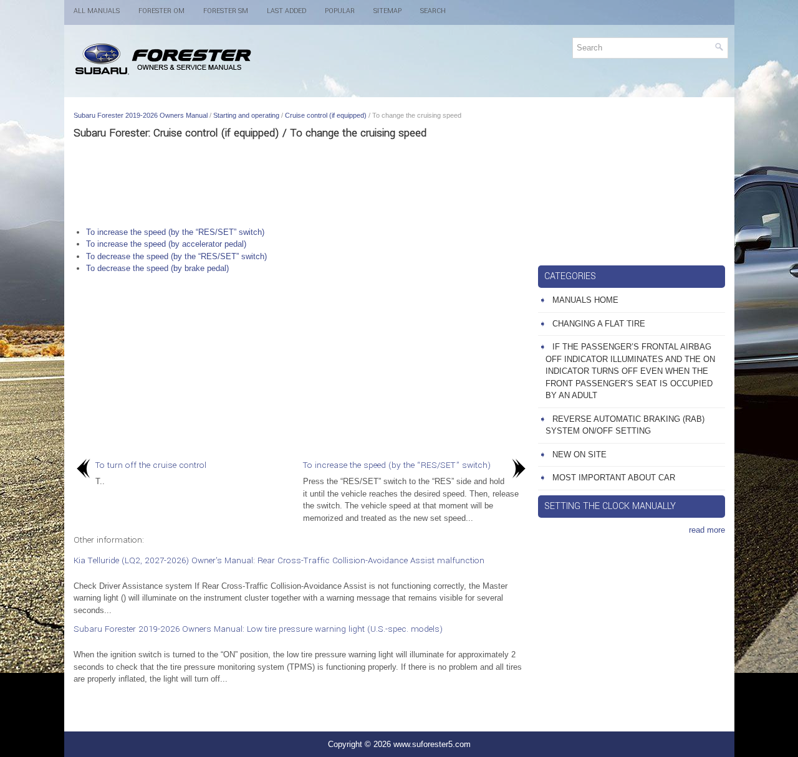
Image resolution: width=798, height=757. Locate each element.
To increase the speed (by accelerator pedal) (166, 244)
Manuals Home (585, 300)
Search (433, 11)
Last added (286, 11)
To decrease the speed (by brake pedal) (157, 268)
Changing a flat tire (598, 323)
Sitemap (387, 11)
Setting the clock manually (610, 506)
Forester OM (161, 11)
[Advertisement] (301, 182)
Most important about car (613, 477)
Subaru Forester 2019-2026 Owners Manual (141, 115)
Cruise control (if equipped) (326, 115)
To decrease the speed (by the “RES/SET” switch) (176, 256)
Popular (340, 11)
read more (707, 530)
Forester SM (225, 11)
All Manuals (97, 11)
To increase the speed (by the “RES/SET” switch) (175, 232)
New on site (579, 454)
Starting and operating (246, 115)
